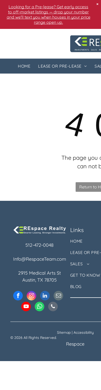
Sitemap (64, 332)
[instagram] (31, 296)
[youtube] (26, 307)
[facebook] (18, 296)
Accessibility (84, 332)
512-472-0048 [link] (39, 245)
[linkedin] (45, 296)
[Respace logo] (39, 229)
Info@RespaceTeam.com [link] (39, 259)
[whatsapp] (39, 307)
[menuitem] (24, 66)
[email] (58, 296)
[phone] (53, 307)
